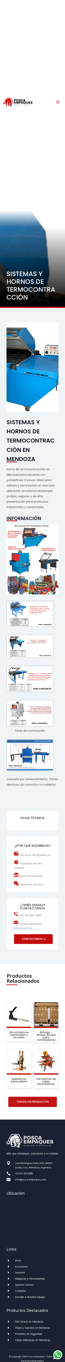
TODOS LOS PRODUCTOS (32, 1102)
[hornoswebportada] (32, 411)
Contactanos (32, 939)
